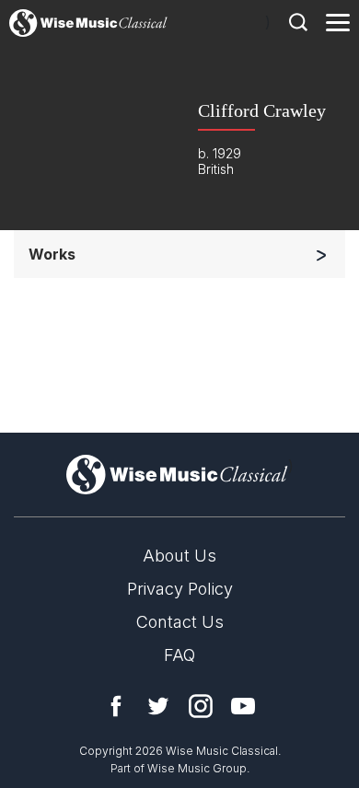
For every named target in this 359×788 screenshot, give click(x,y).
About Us (179, 555)
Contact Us (180, 622)
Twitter (158, 706)
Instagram (201, 706)
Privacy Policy (180, 588)
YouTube (243, 706)
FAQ (179, 655)
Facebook (116, 706)
